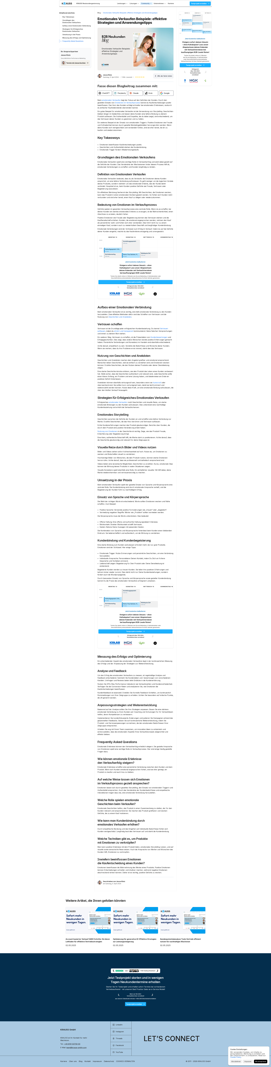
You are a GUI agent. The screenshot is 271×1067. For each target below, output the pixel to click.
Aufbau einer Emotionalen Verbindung (124, 307)
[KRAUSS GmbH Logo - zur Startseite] (67, 3)
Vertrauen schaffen (109, 324)
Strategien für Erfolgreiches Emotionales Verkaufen (133, 398)
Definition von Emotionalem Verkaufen (121, 174)
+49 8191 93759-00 (72, 1044)
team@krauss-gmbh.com (76, 1047)
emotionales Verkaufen (118, 402)
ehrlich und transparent (123, 331)
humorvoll (157, 383)
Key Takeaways (108, 138)
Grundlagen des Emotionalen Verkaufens (126, 157)
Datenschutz (109, 1061)
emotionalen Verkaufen (111, 100)
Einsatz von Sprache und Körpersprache (123, 497)
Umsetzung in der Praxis (114, 480)
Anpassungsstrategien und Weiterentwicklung (127, 705)
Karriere (171, 3)
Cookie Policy (235, 1057)
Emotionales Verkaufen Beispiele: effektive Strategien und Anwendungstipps (130, 13)
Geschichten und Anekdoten (120, 317)
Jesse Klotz (107, 75)
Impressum (97, 1061)
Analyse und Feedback (111, 671)
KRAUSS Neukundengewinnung (88, 3)
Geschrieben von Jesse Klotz (114, 881)
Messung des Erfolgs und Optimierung (124, 656)
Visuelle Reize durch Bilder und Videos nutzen (126, 447)
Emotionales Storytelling (112, 414)
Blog (99, 13)
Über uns (73, 1061)
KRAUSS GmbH (68, 1029)
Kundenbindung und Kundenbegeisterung (124, 540)
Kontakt (87, 1061)
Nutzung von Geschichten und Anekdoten (123, 355)
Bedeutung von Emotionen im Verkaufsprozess (127, 204)
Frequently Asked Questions (117, 742)
